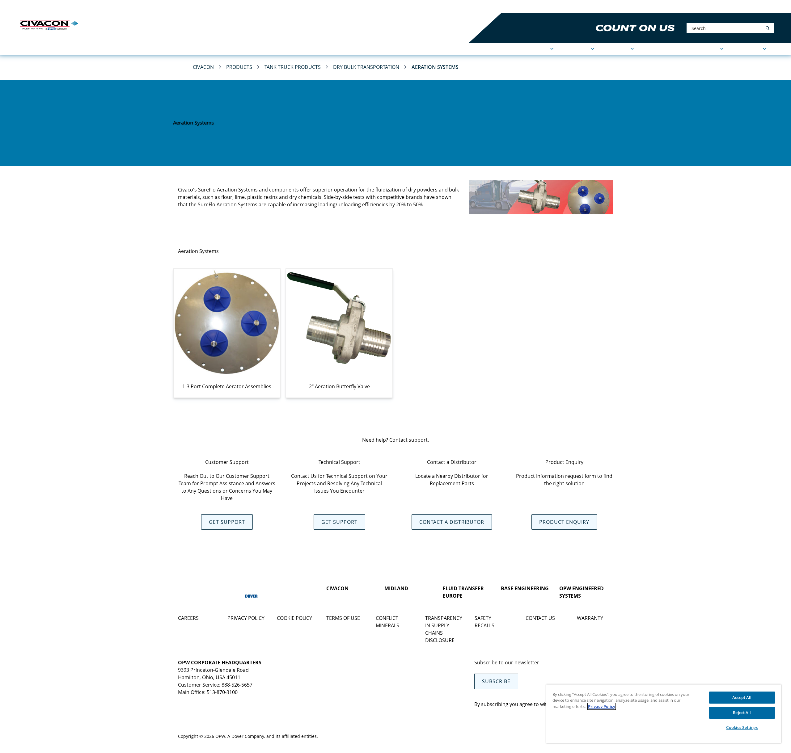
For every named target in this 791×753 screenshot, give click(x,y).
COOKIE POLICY (294, 618)
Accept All (741, 697)
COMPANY (616, 48)
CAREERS (188, 618)
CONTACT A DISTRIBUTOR (451, 522)
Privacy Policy (601, 706)
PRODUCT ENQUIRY (564, 522)
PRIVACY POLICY (245, 618)
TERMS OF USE (343, 618)
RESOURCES (748, 48)
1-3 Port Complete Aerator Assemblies (226, 386)
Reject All (742, 712)
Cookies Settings (742, 727)
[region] (663, 713)
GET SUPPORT (227, 522)
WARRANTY (590, 618)
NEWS (651, 48)
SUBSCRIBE (496, 681)
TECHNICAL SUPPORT (693, 48)
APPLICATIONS (531, 48)
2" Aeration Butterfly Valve (339, 386)
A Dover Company (245, 736)
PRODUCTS (577, 48)
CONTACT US (540, 618)
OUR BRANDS (114, 6)
